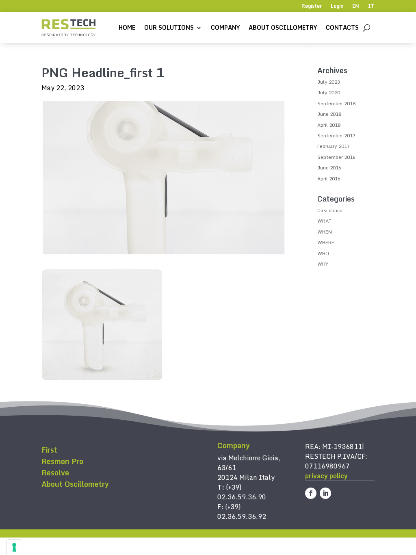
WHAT (324, 221)
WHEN (324, 232)
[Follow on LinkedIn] (325, 493)
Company (225, 27)
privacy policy (326, 475)
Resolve (55, 472)
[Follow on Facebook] (310, 493)
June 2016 (329, 167)
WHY (322, 264)
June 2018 (329, 114)
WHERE (325, 242)
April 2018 (328, 125)
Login (337, 6)
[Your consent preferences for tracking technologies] (14, 547)
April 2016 (328, 178)
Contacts (342, 27)
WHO (323, 253)
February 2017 (333, 146)
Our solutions (169, 27)
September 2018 (336, 103)
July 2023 (328, 82)
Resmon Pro (62, 461)
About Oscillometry (283, 27)
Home (127, 27)
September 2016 (336, 157)
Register (311, 6)
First (49, 450)
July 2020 (328, 92)
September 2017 (336, 135)
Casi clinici (329, 210)
